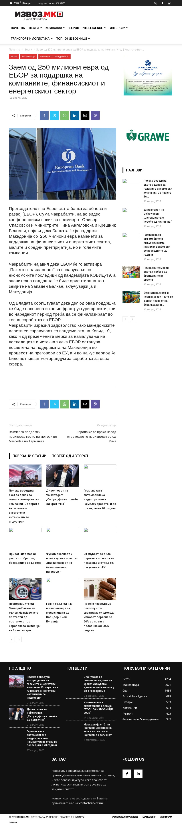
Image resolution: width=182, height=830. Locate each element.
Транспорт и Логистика (30, 38)
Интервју (117, 28)
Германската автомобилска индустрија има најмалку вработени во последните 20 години (100, 499)
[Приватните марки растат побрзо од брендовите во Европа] (25, 539)
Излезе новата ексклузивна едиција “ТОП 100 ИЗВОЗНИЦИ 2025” (98, 707)
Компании (54, 28)
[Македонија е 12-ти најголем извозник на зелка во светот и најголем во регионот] (73, 729)
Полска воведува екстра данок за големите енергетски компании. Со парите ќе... (158, 188)
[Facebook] (162, 3)
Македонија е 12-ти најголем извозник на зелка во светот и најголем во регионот (98, 730)
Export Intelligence (86, 28)
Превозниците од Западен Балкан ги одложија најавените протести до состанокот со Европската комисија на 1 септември (24, 617)
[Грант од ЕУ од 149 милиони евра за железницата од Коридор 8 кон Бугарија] (62, 589)
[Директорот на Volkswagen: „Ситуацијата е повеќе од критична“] (62, 476)
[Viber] (95, 115)
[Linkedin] (169, 3)
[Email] (85, 115)
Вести (34, 28)
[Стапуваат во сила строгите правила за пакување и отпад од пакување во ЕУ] (100, 539)
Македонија (28, 56)
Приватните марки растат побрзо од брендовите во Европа (25, 558)
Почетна (14, 49)
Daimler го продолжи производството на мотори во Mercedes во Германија (33, 436)
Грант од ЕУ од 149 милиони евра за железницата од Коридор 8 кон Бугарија (59, 612)
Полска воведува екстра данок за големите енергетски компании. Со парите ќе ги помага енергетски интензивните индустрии (42, 687)
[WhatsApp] (64, 115)
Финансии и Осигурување (54, 56)
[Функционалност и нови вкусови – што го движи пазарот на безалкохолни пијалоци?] (62, 539)
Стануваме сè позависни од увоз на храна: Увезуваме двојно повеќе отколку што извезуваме (99, 683)
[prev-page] (11, 639)
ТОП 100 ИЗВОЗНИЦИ (71, 38)
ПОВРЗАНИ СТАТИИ (29, 456)
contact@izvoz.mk (91, 803)
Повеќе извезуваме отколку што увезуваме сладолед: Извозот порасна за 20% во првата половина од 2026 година (99, 617)
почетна (18, 28)
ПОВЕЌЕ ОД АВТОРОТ (70, 456)
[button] (155, 3)
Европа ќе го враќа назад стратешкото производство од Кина (91, 436)
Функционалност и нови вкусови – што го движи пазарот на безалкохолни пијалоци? (62, 562)
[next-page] (19, 639)
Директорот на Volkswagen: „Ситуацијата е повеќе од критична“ (42, 714)
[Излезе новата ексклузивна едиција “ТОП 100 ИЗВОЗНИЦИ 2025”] (73, 707)
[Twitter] (54, 115)
